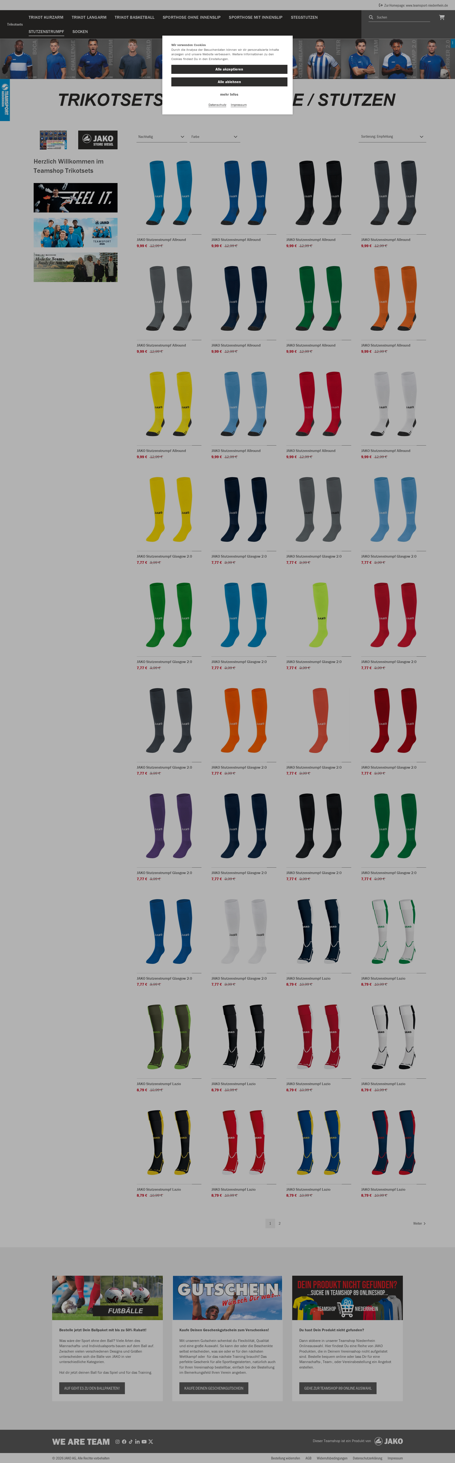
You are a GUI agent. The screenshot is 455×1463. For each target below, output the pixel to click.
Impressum (239, 105)
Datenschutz (217, 105)
